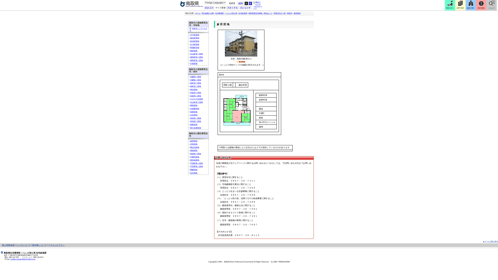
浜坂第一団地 (195, 93)
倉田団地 (297, 13)
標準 (240, 3)
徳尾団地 (193, 112)
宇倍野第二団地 (196, 166)
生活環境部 (219, 13)
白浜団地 (193, 115)
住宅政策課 (243, 13)
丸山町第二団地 (196, 102)
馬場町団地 (194, 48)
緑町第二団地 (195, 86)
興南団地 (193, 105)
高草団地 (193, 144)
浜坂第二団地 (195, 96)
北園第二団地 (195, 80)
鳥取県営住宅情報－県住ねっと (260, 13)
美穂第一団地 (195, 154)
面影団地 (193, 125)
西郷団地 (193, 170)
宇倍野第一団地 (196, 163)
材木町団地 (194, 41)
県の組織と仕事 (208, 13)
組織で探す (471, 8)
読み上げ (209, 8)
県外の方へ (450, 8)
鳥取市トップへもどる (198, 30)
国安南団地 (194, 160)
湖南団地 (193, 150)
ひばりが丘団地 (196, 99)
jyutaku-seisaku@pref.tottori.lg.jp (23, 259)
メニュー (491, 8)
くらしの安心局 (231, 13)
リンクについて (23, 245)
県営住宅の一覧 (280, 13)
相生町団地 (194, 38)
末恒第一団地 (195, 118)
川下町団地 (194, 35)
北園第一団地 (195, 77)
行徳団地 (193, 63)
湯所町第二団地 (196, 60)
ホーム (197, 13)
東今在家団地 (195, 128)
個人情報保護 (8, 245)
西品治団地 (194, 147)
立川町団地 (194, 44)
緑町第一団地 (195, 83)
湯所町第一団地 (196, 57)
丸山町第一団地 (196, 54)
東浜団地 (193, 90)
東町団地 (193, 51)
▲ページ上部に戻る (490, 241)
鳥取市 (289, 13)
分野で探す (460, 8)
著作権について (39, 245)
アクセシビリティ (56, 245)
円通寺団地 (194, 157)
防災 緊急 (481, 8)
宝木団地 (193, 173)
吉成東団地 (194, 109)
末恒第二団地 (195, 121)
